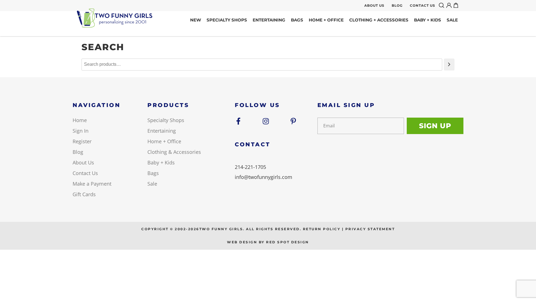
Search (442, 5)
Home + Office (326, 20)
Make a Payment (92, 183)
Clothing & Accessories (174, 151)
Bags (297, 20)
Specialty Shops (227, 20)
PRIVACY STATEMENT (370, 229)
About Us (374, 5)
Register (82, 141)
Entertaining (269, 20)
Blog (397, 5)
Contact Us (422, 5)
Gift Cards (84, 194)
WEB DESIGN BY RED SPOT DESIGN (268, 242)
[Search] (449, 65)
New (195, 20)
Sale (452, 20)
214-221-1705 (250, 167)
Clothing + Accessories (378, 20)
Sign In (80, 130)
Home (80, 120)
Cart (457, 5)
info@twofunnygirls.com (263, 177)
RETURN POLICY (322, 229)
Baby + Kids (427, 20)
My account (449, 5)
